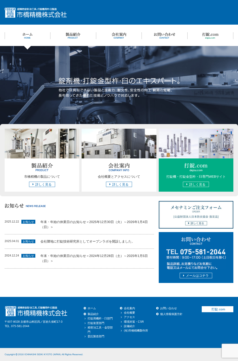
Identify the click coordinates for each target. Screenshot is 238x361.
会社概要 (129, 312)
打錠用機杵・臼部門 (100, 318)
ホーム (92, 308)
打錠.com (218, 309)
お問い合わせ (168, 308)
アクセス (129, 317)
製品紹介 (93, 314)
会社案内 (129, 308)
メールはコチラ (197, 275)
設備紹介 (129, 326)
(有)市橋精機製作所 (136, 330)
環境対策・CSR (134, 321)
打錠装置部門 (96, 323)
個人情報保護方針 (171, 314)
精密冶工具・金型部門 (100, 330)
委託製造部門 (96, 336)
